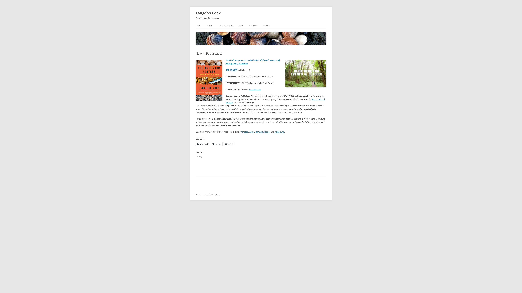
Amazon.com (255, 89)
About (198, 26)
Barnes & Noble (262, 131)
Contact (253, 26)
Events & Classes (226, 26)
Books (210, 26)
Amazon (244, 131)
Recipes (266, 26)
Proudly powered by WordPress (208, 195)
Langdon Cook (208, 13)
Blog (241, 26)
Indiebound (279, 131)
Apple (251, 131)
